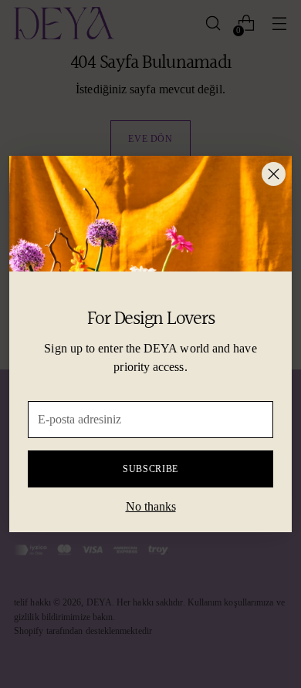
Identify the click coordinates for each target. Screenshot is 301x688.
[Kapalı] (274, 174)
